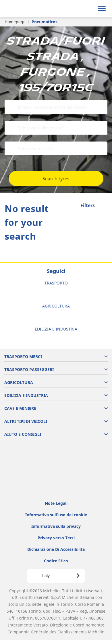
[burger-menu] (101, 8)
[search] (88, 8)
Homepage (15, 21)
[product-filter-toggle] (103, 206)
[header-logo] (27, 8)
